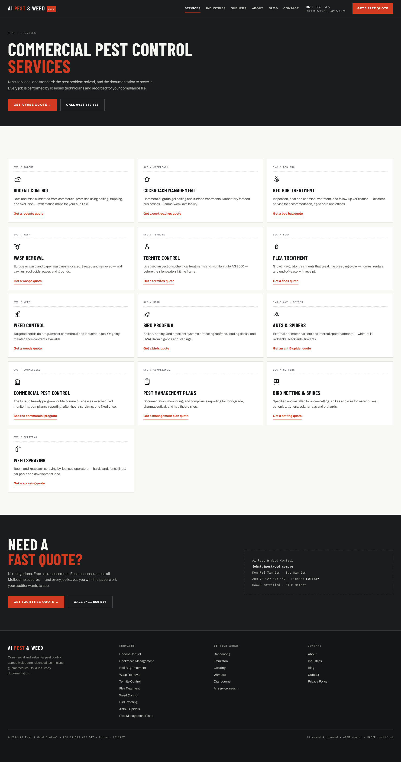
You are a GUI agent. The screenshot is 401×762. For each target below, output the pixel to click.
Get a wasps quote (28, 281)
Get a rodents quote (28, 213)
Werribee (220, 674)
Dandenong (222, 654)
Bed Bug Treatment (132, 668)
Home (11, 33)
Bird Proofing (128, 702)
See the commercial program (35, 416)
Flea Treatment (129, 688)
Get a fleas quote (285, 281)
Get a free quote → (32, 104)
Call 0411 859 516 (82, 104)
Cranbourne (222, 681)
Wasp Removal (129, 674)
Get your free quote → (36, 601)
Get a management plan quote (165, 416)
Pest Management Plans (136, 716)
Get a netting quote (287, 416)
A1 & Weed (31, 8)
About (257, 8)
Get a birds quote (156, 348)
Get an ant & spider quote (292, 348)
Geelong (220, 668)
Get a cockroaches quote (162, 213)
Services (192, 8)
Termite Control (130, 681)
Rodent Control (130, 654)
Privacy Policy (317, 681)
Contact (291, 8)
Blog (273, 8)
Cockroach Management (136, 661)
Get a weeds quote (28, 348)
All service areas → (227, 688)
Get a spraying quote (29, 483)
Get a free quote (372, 8)
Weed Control (128, 695)
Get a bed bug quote (288, 213)
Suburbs (238, 8)
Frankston (221, 661)
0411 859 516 (326, 8)
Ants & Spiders (129, 709)
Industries (216, 8)
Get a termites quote (158, 281)
